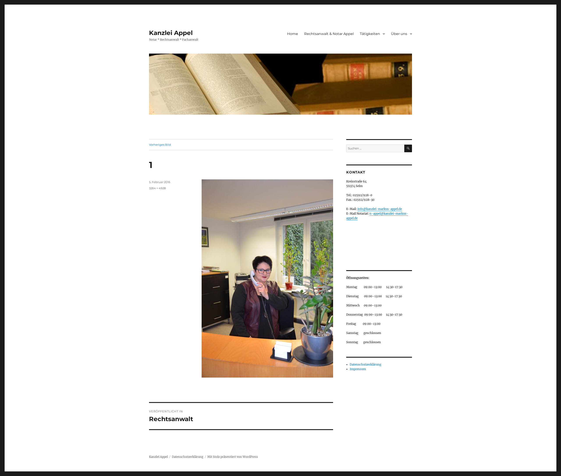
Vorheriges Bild (160, 144)
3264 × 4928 (157, 188)
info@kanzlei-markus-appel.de (379, 209)
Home (292, 34)
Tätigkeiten (370, 34)
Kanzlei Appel (171, 33)
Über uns (399, 34)
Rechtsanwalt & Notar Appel (329, 34)
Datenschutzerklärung (365, 364)
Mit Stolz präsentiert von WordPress (232, 457)
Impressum (358, 369)
